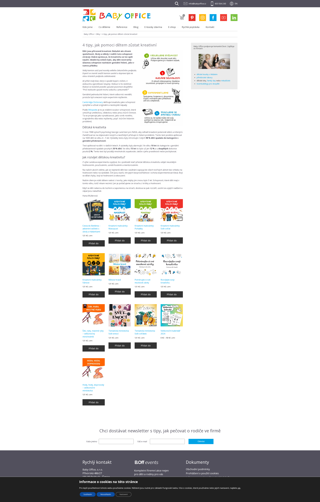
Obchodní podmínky (198, 469)
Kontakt (210, 27)
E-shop (172, 27)
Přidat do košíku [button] (93, 244)
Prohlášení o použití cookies (202, 473)
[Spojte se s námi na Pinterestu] (192, 17)
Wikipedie (92, 109)
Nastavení (124, 494)
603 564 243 (220, 3)
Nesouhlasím (105, 494)
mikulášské (225, 80)
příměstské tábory (204, 77)
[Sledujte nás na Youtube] (223, 17)
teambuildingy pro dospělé (208, 83)
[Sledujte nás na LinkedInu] (234, 17)
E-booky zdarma (153, 27)
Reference (121, 27)
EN (236, 3)
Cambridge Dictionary (92, 102)
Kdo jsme (87, 27)
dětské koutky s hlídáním (207, 74)
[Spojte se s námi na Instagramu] (202, 17)
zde (239, 488)
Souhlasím (88, 494)
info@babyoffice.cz (197, 3)
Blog (135, 27)
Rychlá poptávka (191, 27)
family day (211, 80)
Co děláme (104, 27)
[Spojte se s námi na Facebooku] (213, 17)
